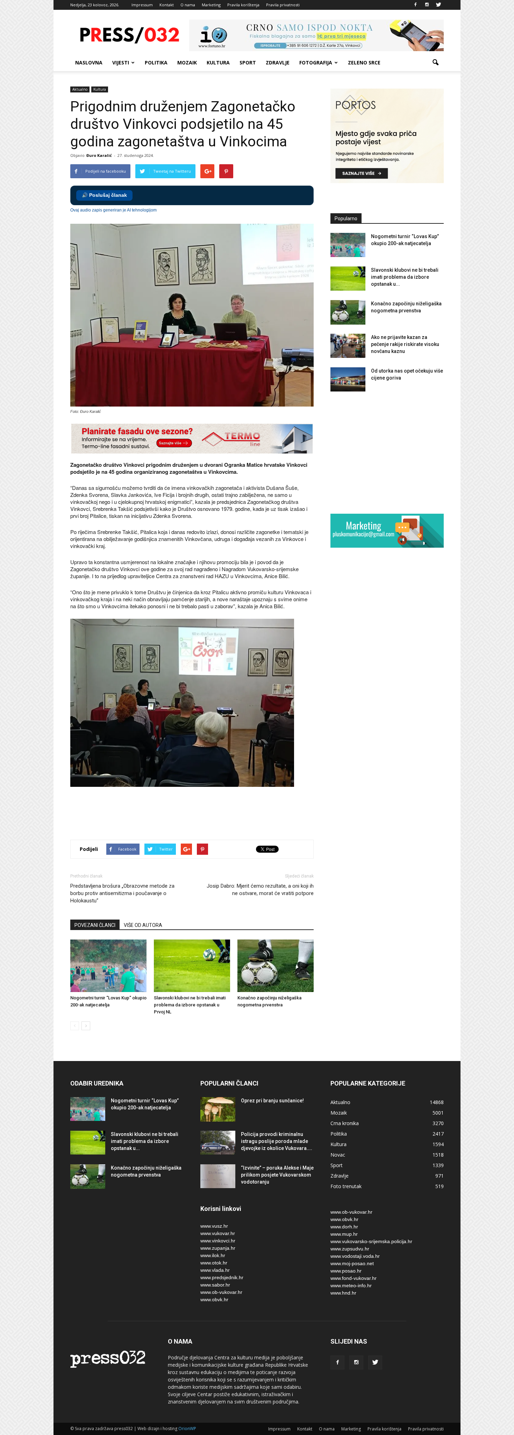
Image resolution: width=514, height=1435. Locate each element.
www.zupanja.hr (217, 1248)
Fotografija (315, 62)
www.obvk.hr (214, 1299)
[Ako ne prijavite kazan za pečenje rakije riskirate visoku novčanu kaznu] (347, 346)
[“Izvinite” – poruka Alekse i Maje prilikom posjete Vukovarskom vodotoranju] (217, 1176)
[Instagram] (427, 5)
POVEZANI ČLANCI (94, 925)
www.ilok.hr (212, 1255)
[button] (435, 62)
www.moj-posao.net (352, 1263)
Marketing (211, 4)
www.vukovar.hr (217, 1233)
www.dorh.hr (344, 1226)
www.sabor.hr (215, 1285)
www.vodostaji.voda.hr (355, 1256)
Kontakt (166, 4)
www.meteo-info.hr (351, 1285)
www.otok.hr (213, 1263)
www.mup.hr (344, 1234)
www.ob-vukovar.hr (221, 1292)
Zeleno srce (364, 62)
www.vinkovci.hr (217, 1240)
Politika (156, 62)
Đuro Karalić (99, 155)
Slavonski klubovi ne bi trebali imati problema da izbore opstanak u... (404, 277)
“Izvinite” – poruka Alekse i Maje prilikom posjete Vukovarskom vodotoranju (277, 1175)
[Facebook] (415, 5)
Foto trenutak (346, 1186)
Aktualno (79, 89)
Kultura (218, 62)
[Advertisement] (197, 809)
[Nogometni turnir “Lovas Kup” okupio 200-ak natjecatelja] (108, 966)
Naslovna (88, 62)
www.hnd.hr (343, 1293)
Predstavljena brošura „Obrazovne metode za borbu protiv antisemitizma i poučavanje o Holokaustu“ (122, 893)
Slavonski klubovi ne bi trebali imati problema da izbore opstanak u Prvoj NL (190, 1004)
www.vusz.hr (214, 1226)
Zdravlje (278, 62)
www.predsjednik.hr (221, 1277)
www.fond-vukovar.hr (353, 1278)
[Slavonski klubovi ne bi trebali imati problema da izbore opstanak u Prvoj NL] (192, 966)
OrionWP (187, 1428)
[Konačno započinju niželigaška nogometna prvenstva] (275, 966)
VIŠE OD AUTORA (143, 925)
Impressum (142, 4)
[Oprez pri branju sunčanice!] (217, 1109)
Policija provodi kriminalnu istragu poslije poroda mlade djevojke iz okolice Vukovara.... (276, 1141)
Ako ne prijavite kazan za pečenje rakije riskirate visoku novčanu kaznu (405, 344)
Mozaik (187, 62)
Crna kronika (344, 1123)
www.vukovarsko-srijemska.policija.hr (371, 1241)
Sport (248, 62)
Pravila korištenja (243, 4)
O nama (187, 4)
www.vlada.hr (215, 1270)
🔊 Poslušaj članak (104, 195)
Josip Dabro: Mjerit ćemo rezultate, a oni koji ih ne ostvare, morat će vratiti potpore (260, 889)
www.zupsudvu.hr (349, 1249)
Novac (337, 1154)
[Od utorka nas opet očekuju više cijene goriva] (347, 379)
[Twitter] (438, 5)
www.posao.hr (346, 1271)
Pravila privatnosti (283, 4)
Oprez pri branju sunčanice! (272, 1100)
